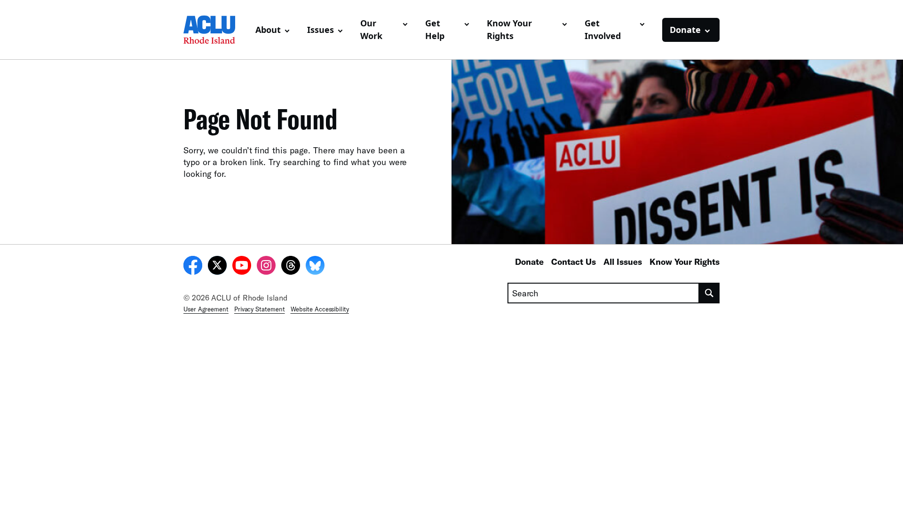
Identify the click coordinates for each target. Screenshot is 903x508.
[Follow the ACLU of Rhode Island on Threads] (290, 267)
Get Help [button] (434, 29)
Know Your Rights (685, 261)
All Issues (622, 261)
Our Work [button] (371, 29)
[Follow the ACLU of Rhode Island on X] (217, 267)
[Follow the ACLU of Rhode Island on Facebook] (192, 267)
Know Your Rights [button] (509, 29)
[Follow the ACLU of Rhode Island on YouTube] (241, 267)
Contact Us (573, 261)
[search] (709, 293)
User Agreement (206, 309)
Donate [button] (685, 29)
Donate (529, 261)
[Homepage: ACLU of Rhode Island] (215, 30)
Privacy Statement (259, 309)
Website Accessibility (320, 309)
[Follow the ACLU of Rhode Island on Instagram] (266, 267)
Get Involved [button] (603, 29)
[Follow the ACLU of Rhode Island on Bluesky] (315, 267)
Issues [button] (320, 29)
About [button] (268, 29)
